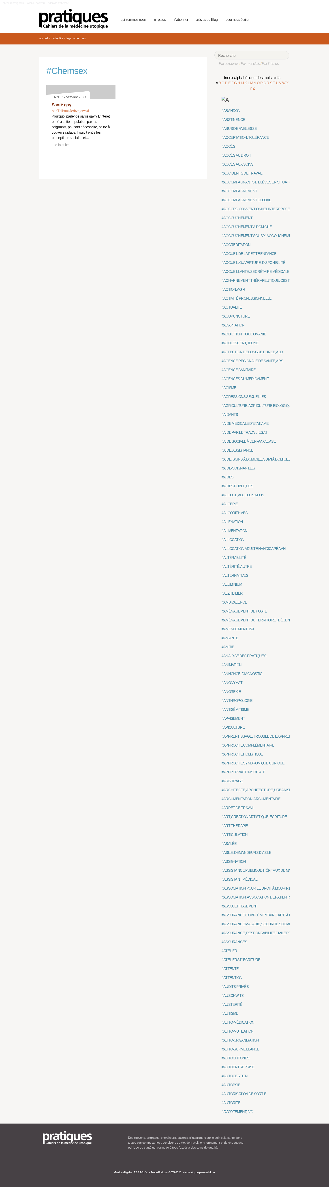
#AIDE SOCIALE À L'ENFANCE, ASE (249, 441)
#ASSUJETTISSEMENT (240, 906)
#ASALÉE (229, 844)
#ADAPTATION (233, 325)
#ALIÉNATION (232, 522)
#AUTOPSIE (231, 1085)
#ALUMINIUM (232, 584)
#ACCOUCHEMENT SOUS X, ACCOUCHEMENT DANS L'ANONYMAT (275, 236)
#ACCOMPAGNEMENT (239, 191)
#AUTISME (230, 1013)
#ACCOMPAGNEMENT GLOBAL (246, 200)
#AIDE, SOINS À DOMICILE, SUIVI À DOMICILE (256, 459)
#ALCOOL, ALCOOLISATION (243, 495)
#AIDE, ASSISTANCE (238, 450)
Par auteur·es (229, 63)
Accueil (43, 38)
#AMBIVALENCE (234, 602)
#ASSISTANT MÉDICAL (239, 879)
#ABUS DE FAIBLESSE (239, 128)
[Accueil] (75, 19)
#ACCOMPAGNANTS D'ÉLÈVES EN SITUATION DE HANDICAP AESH (275, 182)
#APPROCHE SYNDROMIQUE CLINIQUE (253, 763)
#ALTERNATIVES (235, 575)
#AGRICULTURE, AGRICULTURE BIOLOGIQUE (257, 406)
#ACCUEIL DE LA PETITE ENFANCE (249, 254)
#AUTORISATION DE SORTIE (244, 1094)
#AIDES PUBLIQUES (237, 486)
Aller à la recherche (58, 3)
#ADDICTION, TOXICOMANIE (244, 334)
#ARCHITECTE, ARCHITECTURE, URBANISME (258, 790)
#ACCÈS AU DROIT (236, 155)
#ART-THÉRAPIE (235, 826)
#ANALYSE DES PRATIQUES (244, 656)
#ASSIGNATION (234, 861)
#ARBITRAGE (232, 781)
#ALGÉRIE (230, 504)
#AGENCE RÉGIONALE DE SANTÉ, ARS (252, 361)
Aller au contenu (36, 3)
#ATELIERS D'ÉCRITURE (241, 960)
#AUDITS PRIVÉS (235, 987)
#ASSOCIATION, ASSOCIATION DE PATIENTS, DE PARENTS (268, 897)
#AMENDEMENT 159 (238, 629)
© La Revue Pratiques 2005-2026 (163, 1172)
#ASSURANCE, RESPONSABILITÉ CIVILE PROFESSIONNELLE (270, 933)
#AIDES (227, 477)
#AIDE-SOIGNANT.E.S (238, 468)
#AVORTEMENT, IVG (237, 1112)
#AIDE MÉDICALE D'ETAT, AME (245, 423)
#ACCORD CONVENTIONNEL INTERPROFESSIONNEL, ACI (267, 209)
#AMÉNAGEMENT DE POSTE (244, 611)
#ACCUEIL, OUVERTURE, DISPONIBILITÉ (253, 263)
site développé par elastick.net (199, 1172)
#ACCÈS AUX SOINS (238, 164)
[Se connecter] (284, 19)
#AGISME (229, 388)
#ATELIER (229, 951)
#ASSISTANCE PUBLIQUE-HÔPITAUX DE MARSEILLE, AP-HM (269, 870)
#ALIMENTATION (235, 531)
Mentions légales (123, 1172)
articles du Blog (207, 19)
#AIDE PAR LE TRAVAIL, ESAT (244, 432)
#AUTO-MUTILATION (237, 1031)
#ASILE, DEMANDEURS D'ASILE (246, 852)
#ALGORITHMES (235, 513)
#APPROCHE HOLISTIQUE (242, 754)
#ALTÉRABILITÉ (234, 558)
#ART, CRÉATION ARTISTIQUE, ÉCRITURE (254, 817)
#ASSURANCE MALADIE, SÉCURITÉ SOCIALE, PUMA (263, 924)
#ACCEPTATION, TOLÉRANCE (245, 137)
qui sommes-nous (133, 19)
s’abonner (181, 19)
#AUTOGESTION (235, 1076)
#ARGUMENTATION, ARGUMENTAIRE (251, 799)
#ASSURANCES (234, 942)
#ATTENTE (230, 969)
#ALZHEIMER (232, 593)
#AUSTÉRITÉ (232, 1004)
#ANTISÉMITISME (235, 709)
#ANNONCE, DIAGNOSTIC (242, 674)
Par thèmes (270, 63)
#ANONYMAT (232, 683)
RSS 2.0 (138, 1172)
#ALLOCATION (233, 540)
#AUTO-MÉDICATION (238, 1022)
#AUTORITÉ (231, 1103)
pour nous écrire (237, 19)
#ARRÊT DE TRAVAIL (238, 808)
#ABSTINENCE (233, 120)
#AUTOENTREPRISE (238, 1067)
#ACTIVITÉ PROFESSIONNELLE (246, 298)
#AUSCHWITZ (233, 996)
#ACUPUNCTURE (236, 316)
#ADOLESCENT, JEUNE (240, 343)
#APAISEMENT (233, 718)
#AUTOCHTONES (235, 1058)
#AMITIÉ (228, 647)
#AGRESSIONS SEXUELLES (244, 397)
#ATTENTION (232, 978)
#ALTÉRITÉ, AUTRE (237, 566)
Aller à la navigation (13, 3)
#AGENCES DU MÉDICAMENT (245, 379)
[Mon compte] (277, 19)
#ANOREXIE (231, 692)
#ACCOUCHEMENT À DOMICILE (247, 227)
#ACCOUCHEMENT (237, 218)
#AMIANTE (230, 638)
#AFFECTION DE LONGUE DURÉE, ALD (252, 352)
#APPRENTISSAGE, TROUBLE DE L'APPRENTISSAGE (264, 736)
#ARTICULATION (235, 835)
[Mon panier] (269, 19)
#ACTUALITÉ (232, 307)
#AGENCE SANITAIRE (239, 370)
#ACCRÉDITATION (236, 245)
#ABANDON (231, 111)
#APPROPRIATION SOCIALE (244, 772)
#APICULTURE (233, 727)
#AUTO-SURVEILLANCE (241, 1049)
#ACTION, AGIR (233, 289)
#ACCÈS (228, 146)
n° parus (160, 19)
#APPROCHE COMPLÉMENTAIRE (248, 745)
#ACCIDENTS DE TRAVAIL (242, 173)
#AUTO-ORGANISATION (240, 1040)
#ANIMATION (231, 665)
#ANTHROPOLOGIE (237, 701)
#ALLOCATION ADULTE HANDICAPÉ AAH (254, 549)
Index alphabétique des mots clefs (252, 78)
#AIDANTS (230, 415)
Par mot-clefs (250, 63)
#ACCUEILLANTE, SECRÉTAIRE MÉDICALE (255, 272)
